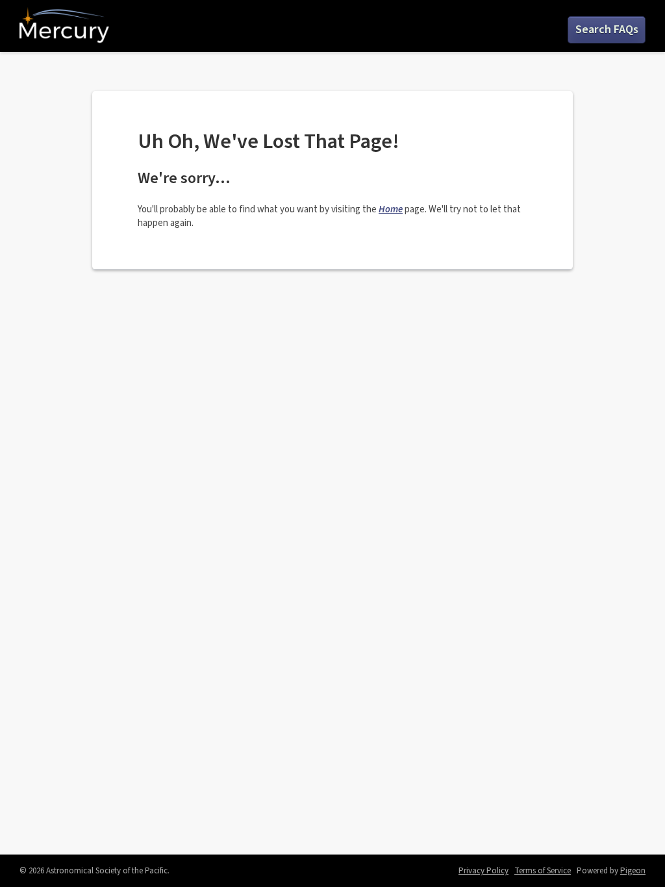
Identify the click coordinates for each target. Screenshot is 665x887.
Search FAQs (606, 29)
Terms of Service (542, 871)
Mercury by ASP (64, 26)
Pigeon (633, 871)
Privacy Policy (483, 871)
